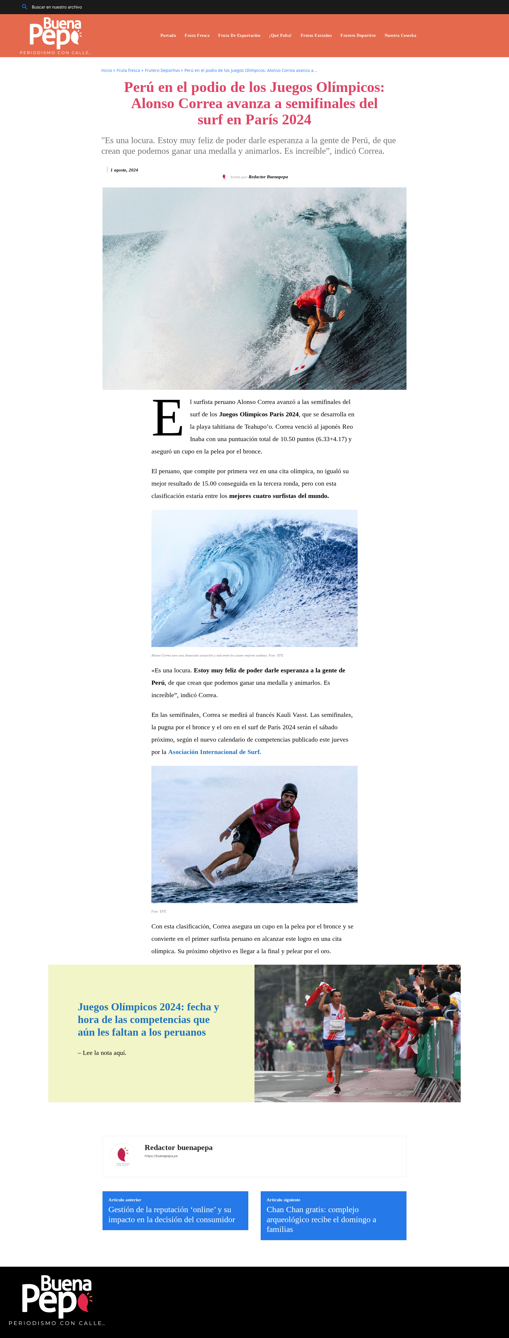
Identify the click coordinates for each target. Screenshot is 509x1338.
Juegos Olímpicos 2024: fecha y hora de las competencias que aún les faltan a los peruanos (148, 1019)
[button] (50, 7)
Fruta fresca (128, 70)
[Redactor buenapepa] (225, 177)
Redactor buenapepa (268, 176)
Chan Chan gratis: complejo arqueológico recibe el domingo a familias (321, 1219)
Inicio (106, 70)
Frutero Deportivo (162, 70)
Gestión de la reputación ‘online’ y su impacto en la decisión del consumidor (171, 1214)
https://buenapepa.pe (161, 1156)
